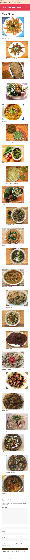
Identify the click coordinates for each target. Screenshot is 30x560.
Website (4, 537)
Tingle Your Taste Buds (11, 7)
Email (4, 531)
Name (4, 526)
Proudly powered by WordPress (9, 558)
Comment (5, 507)
